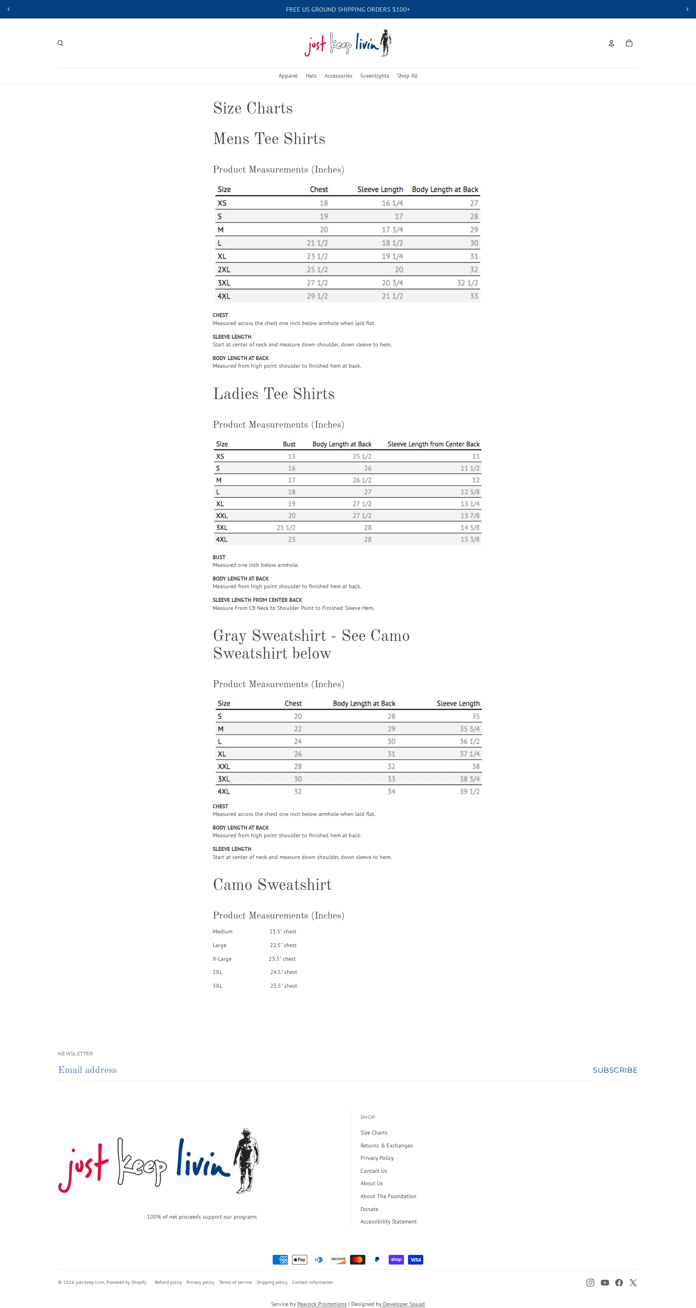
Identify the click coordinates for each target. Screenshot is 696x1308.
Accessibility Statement (388, 1221)
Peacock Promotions (322, 1304)
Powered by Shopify (126, 1282)
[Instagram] (590, 1282)
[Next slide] (687, 9)
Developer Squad (403, 1304)
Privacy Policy (377, 1158)
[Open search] (60, 43)
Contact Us (373, 1170)
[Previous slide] (9, 9)
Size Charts (373, 1132)
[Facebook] (619, 1282)
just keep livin (90, 1282)
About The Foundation (388, 1196)
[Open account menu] (611, 43)
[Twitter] (633, 1282)
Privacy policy (200, 1282)
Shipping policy (272, 1282)
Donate (369, 1209)
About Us (371, 1183)
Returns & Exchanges (386, 1145)
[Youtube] (605, 1282)
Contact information (312, 1282)
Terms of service (235, 1282)
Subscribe (615, 1070)
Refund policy (168, 1282)
